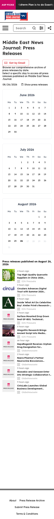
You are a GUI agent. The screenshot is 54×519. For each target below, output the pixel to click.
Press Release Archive (32, 500)
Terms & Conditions (27, 513)
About (12, 500)
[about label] (18, 281)
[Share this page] (49, 28)
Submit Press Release (27, 507)
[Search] (34, 28)
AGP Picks (8, 4)
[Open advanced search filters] (41, 28)
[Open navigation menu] (5, 28)
